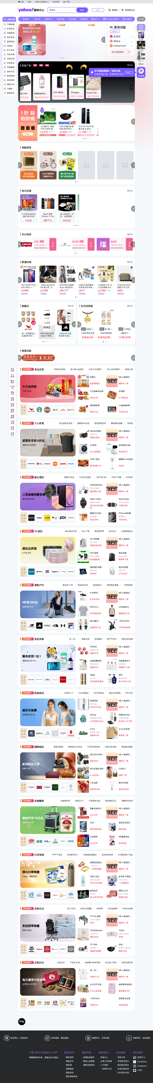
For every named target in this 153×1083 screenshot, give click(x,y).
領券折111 (69, 692)
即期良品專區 (60, 369)
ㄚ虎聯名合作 (106, 1068)
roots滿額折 (84, 692)
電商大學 (121, 1057)
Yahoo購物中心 (31, 10)
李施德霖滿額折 (90, 854)
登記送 (37, 19)
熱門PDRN (112, 639)
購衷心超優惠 (89, 1061)
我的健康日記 (111, 800)
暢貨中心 (49, 19)
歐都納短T (97, 585)
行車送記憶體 (85, 477)
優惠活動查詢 (89, 1064)
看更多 (141, 64)
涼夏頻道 (84, 19)
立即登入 (114, 31)
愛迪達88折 (83, 585)
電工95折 (71, 908)
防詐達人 (113, 531)
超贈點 (128, 19)
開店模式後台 (123, 1064)
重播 (142, 19)
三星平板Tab (101, 477)
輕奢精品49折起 (75, 746)
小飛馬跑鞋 (128, 585)
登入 (98, 10)
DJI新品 (129, 477)
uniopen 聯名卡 (113, 19)
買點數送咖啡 (127, 746)
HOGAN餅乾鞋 (93, 746)
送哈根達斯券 (107, 854)
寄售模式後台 (123, 1061)
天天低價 (72, 19)
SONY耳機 (116, 477)
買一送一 (73, 639)
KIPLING (129, 692)
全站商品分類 (123, 1072)
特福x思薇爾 (85, 908)
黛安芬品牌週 (114, 692)
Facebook (142, 1061)
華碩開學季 (99, 531)
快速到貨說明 (123, 1068)
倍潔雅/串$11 (72, 854)
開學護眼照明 (100, 423)
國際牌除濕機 (116, 423)
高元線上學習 (111, 962)
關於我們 (70, 1057)
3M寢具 (99, 908)
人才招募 (104, 1064)
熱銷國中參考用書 (92, 962)
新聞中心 (141, 1057)
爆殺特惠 (85, 639)
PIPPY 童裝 (57, 854)
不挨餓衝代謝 (94, 800)
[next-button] (133, 358)
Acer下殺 (86, 531)
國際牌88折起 (83, 423)
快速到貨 (60, 19)
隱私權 (69, 1064)
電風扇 (130, 423)
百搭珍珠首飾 (111, 746)
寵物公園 (129, 369)
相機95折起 (69, 477)
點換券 (26, 19)
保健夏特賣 (65, 800)
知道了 (128, 72)
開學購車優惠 (112, 585)
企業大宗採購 (106, 1061)
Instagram (142, 1065)
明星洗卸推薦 (127, 639)
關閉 (129, 27)
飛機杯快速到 (127, 800)
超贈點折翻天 (89, 1057)
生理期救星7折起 (125, 854)
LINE (139, 1070)
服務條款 (70, 1068)
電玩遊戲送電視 (65, 423)
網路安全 (70, 1061)
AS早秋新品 (99, 692)
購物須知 (70, 1072)
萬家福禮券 (58, 746)
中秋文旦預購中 (95, 369)
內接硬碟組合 (127, 531)
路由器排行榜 (71, 531)
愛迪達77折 (68, 585)
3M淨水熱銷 (127, 908)
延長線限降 (112, 908)
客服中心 (104, 1057)
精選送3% (79, 800)
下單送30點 (75, 962)
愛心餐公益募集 (77, 369)
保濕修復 (98, 639)
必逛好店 (61, 962)
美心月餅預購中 (113, 369)
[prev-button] (20, 358)
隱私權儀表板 (71, 1076)
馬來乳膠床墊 (127, 962)
